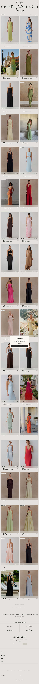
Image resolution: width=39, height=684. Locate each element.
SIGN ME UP (7, 344)
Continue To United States (19, 345)
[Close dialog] (13, 334)
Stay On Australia (19, 343)
